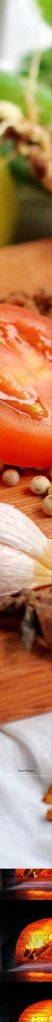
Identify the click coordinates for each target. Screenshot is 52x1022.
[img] (26, 434)
